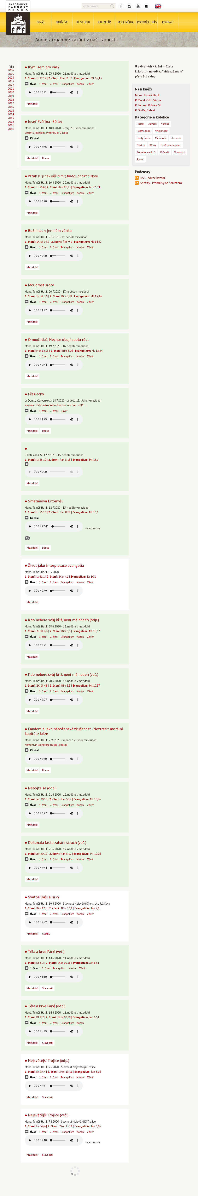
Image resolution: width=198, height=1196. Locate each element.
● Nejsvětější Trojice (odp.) (47, 1060)
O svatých (179, 152)
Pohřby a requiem (171, 145)
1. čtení (43, 84)
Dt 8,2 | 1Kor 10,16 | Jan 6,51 (62, 962)
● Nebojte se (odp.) (40, 788)
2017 (11, 103)
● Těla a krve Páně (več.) (45, 951)
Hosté (140, 123)
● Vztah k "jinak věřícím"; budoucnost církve (61, 176)
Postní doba (143, 131)
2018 (11, 99)
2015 (11, 110)
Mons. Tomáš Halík (147, 95)
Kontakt (168, 22)
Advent (152, 123)
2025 (11, 74)
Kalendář (104, 22)
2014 (11, 114)
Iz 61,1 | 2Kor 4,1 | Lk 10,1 (60, 576)
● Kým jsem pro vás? (42, 67)
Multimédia (126, 22)
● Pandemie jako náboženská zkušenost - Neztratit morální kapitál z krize (74, 731)
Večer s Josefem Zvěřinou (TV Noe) (46, 132)
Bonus (45, 158)
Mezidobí (32, 104)
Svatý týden (143, 138)
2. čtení (54, 84)
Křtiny (152, 145)
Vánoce (165, 123)
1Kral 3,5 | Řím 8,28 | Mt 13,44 (63, 296)
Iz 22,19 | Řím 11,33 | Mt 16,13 (63, 78)
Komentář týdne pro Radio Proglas (46, 745)
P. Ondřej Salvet (145, 110)
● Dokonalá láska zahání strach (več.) (55, 842)
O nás (40, 22)
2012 (11, 121)
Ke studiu (83, 22)
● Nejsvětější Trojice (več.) (46, 1115)
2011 (11, 125)
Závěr (90, 84)
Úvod (33, 84)
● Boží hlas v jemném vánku (48, 230)
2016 (11, 107)
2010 (11, 129)
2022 (11, 85)
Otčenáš (164, 152)
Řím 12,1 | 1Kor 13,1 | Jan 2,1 (62, 908)
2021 (11, 88)
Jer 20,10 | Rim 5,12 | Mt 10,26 (63, 799)
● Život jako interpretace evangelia (54, 565)
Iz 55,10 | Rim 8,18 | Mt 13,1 (61, 459)
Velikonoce (161, 131)
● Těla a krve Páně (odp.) (45, 1006)
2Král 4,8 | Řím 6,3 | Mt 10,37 (62, 631)
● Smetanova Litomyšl (44, 501)
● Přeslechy (34, 394)
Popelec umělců (146, 152)
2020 (11, 92)
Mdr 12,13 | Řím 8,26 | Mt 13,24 (63, 350)
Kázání (80, 84)
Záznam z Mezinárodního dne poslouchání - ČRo (54, 405)
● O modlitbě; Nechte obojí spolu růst (57, 339)
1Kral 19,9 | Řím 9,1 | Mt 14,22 (63, 241)
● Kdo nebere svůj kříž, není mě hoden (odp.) (62, 620)
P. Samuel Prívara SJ (148, 105)
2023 (11, 81)
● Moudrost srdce (39, 285)
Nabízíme (62, 22)
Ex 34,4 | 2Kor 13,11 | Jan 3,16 (63, 1071)
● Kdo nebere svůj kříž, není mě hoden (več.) (61, 674)
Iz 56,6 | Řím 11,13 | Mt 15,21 (62, 187)
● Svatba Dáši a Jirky (42, 897)
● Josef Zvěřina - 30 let (43, 121)
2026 (11, 70)
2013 (11, 118)
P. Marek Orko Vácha (148, 100)
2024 (11, 77)
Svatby (46, 934)
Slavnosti (47, 988)
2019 (11, 96)
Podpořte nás (147, 22)
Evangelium (67, 84)
